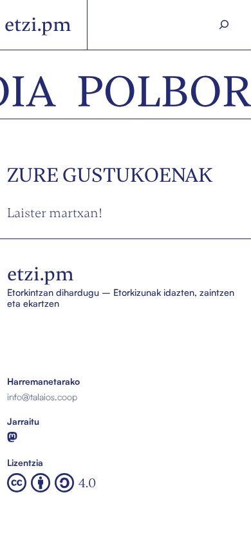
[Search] (224, 25)
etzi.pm (38, 24)
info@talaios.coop (42, 396)
